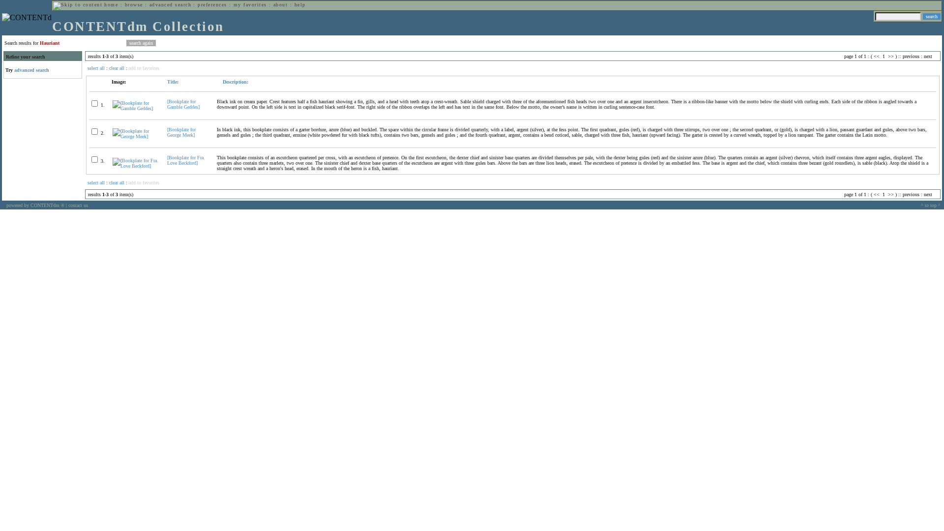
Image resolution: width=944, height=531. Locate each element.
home (111, 4)
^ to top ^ (931, 205)
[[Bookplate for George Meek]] (136, 136)
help (300, 4)
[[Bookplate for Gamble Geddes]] (136, 108)
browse (134, 4)
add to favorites (144, 68)
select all (96, 68)
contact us (78, 205)
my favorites (250, 4)
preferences (212, 4)
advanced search (170, 4)
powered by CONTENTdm (35, 205)
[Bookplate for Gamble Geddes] (183, 104)
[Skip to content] (77, 4)
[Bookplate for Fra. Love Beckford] (186, 160)
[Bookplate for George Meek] (181, 132)
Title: (172, 82)
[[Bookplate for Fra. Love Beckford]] (136, 166)
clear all (116, 68)
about (280, 4)
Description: (234, 82)
